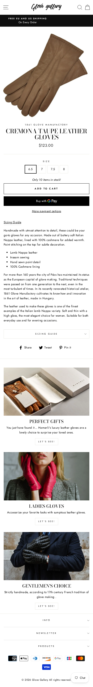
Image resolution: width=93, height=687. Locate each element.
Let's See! (46, 521)
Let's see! (46, 441)
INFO (46, 620)
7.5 (53, 169)
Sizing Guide (46, 333)
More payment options (46, 211)
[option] (46, 18)
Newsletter (46, 633)
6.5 (30, 169)
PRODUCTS (46, 646)
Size (46, 161)
